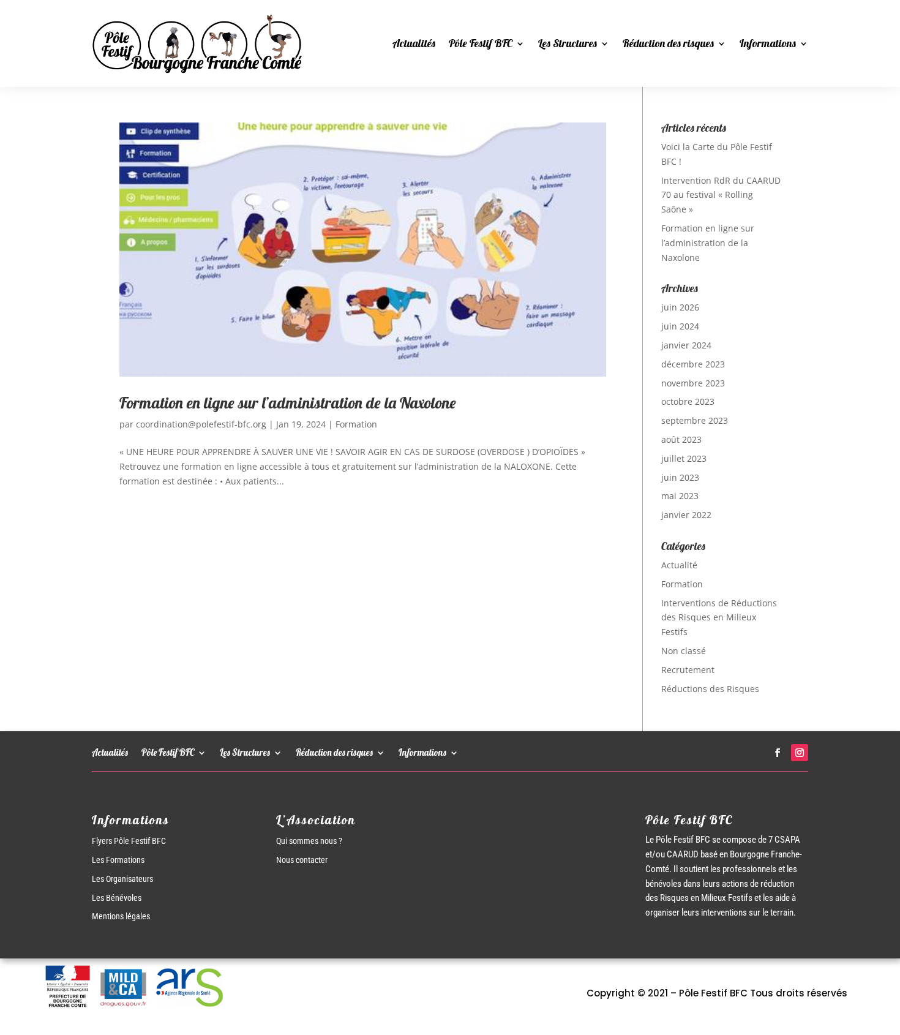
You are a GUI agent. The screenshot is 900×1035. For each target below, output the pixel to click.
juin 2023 (680, 477)
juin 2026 (680, 307)
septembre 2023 (694, 420)
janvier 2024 (686, 345)
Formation (356, 424)
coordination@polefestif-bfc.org (201, 424)
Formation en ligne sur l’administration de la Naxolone (287, 403)
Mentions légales (121, 916)
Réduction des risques (668, 43)
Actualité (679, 565)
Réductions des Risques (710, 688)
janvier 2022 (686, 515)
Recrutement (687, 670)
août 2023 (681, 439)
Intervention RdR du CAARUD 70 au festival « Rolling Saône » (721, 195)
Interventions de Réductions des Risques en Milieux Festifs (719, 617)
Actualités (413, 43)
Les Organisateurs (122, 879)
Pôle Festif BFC (480, 43)
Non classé (683, 651)
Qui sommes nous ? (309, 841)
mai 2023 (680, 496)
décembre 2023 (693, 364)
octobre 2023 (687, 401)
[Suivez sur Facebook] (777, 752)
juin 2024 (680, 326)
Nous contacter (302, 860)
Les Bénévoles (116, 898)
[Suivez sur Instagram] (799, 752)
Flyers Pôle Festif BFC (129, 841)
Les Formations (118, 860)
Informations (768, 43)
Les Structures (567, 43)
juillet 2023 (684, 458)
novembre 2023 (693, 383)
